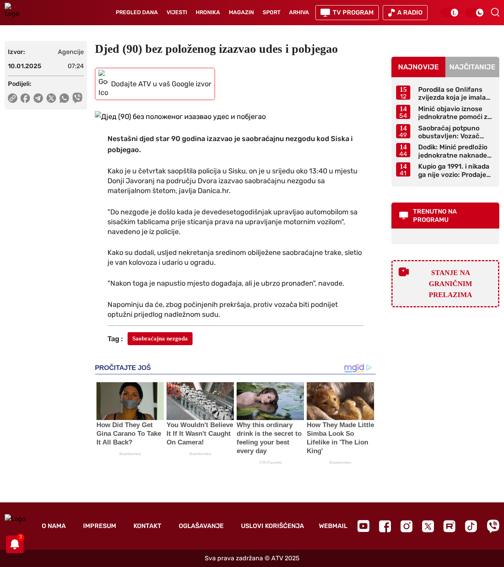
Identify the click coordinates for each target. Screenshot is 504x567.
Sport (271, 12)
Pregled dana (137, 12)
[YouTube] (363, 526)
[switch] (449, 12)
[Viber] (493, 526)
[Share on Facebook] (25, 98)
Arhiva (299, 12)
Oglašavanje (201, 526)
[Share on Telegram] (38, 98)
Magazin (241, 12)
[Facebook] (385, 526)
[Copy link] (12, 98)
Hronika (208, 12)
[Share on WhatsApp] (64, 98)
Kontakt (147, 526)
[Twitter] (428, 526)
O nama (54, 526)
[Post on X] (51, 98)
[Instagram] (406, 526)
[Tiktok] (471, 526)
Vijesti (177, 12)
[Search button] (495, 12)
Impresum (99, 526)
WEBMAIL (333, 526)
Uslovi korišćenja (272, 526)
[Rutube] (449, 526)
